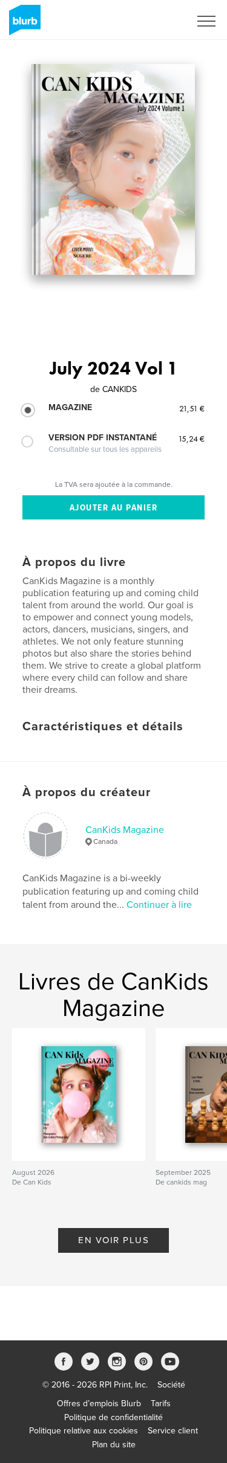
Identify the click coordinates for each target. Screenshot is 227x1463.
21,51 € (192, 408)
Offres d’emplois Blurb (99, 1403)
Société (171, 1385)
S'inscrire (157, 21)
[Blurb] (22, 24)
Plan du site (114, 1444)
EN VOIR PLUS (113, 1240)
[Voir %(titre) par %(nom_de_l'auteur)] (113, 169)
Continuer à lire (159, 905)
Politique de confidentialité (113, 1417)
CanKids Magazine (124, 830)
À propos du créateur (86, 792)
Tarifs (161, 1403)
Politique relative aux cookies (83, 1431)
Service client (173, 1431)
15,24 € (191, 438)
